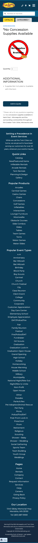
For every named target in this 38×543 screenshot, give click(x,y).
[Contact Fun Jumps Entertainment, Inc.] (25, 5)
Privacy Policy (19, 498)
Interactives (19, 211)
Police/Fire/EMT (19, 415)
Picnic (19, 411)
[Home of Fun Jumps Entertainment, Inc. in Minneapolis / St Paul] (9, 5)
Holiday (19, 361)
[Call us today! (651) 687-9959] (22, 5)
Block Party (19, 271)
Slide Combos (19, 224)
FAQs (19, 488)
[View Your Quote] (29, 5)
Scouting (19, 434)
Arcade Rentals (19, 168)
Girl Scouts (19, 341)
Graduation (19, 344)
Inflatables (19, 207)
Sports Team (19, 447)
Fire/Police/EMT (19, 334)
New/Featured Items (19, 161)
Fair (19, 325)
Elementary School (19, 314)
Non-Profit (19, 387)
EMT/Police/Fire (19, 320)
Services (19, 485)
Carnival (19, 277)
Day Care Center (19, 310)
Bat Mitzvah (19, 264)
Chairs (19, 197)
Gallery (19, 178)
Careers (19, 491)
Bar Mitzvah (19, 261)
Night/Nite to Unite (19, 384)
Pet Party (19, 408)
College (19, 297)
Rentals (19, 472)
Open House (19, 390)
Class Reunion (19, 291)
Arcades (19, 187)
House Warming (19, 367)
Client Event (19, 294)
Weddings (19, 457)
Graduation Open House (19, 351)
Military (19, 374)
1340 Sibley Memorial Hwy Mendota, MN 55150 (19, 510)
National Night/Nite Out (19, 381)
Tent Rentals (19, 171)
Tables (19, 230)
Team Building (19, 451)
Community (19, 300)
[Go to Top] (34, 539)
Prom (19, 424)
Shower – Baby (19, 438)
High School (19, 358)
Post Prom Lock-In (19, 418)
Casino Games (19, 194)
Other (19, 395)
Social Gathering (19, 444)
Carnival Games (19, 191)
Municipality (19, 377)
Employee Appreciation (19, 317)
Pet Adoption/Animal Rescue (19, 405)
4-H (19, 254)
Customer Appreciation (19, 307)
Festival (19, 331)
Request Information (19, 481)
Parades (19, 398)
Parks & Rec (19, 401)
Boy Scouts (19, 274)
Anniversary (19, 258)
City (19, 287)
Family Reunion (19, 328)
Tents (19, 237)
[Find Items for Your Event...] (5, 14)
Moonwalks (19, 217)
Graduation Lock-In (19, 348)
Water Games (19, 240)
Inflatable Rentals (19, 164)
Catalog (9, 20)
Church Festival (19, 284)
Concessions (9, 26)
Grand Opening (19, 354)
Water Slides (19, 244)
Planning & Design (19, 174)
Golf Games (19, 204)
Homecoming (19, 364)
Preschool (19, 421)
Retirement (19, 428)
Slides (19, 227)
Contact (19, 478)
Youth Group (19, 454)
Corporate (19, 304)
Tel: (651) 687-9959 (19, 515)
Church (19, 281)
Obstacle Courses (19, 220)
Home (19, 468)
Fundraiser (19, 338)
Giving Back (19, 495)
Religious (19, 431)
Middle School (19, 371)
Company (19, 475)
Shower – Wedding (19, 441)
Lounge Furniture (19, 214)
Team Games (19, 234)
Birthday (19, 268)
